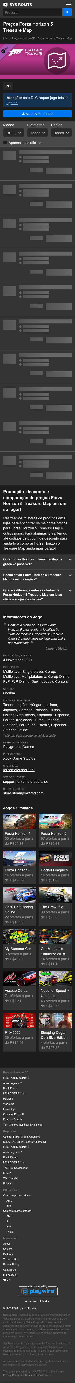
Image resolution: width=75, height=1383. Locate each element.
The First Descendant (15, 1168)
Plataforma (36, 124)
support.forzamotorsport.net (25, 781)
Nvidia (9, 1231)
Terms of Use (10, 1259)
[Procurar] (67, 12)
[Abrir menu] (69, 4)
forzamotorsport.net (19, 769)
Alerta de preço (39, 114)
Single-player (32, 671)
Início (17, 4)
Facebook (11, 1275)
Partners (8, 1254)
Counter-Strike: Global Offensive (21, 1136)
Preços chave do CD (23, 38)
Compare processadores (17, 1195)
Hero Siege (9, 1109)
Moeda (8, 124)
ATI (8, 1221)
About (6, 1243)
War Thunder (10, 1178)
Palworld (8, 1098)
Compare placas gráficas (17, 1211)
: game (12, 102)
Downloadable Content (49, 681)
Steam (62, 648)
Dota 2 (7, 1173)
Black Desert (10, 1088)
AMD (9, 1200)
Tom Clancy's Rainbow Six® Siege (22, 1124)
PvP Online (20, 681)
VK (8, 1280)
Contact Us (9, 1269)
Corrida (9, 692)
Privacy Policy (11, 1264)
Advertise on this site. (37, 1301)
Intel (8, 1205)
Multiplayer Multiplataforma (24, 676)
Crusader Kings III (13, 1114)
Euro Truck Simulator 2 (16, 1078)
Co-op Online (58, 676)
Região (56, 124)
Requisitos (9, 1131)
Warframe (8, 1104)
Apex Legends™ (12, 1083)
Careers (7, 1249)
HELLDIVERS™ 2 (13, 1093)
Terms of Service (34, 1375)
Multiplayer (11, 671)
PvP (6, 681)
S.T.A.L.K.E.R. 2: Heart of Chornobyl (24, 1142)
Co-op (50, 671)
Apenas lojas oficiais (25, 142)
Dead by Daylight (13, 1119)
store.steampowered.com (23, 792)
